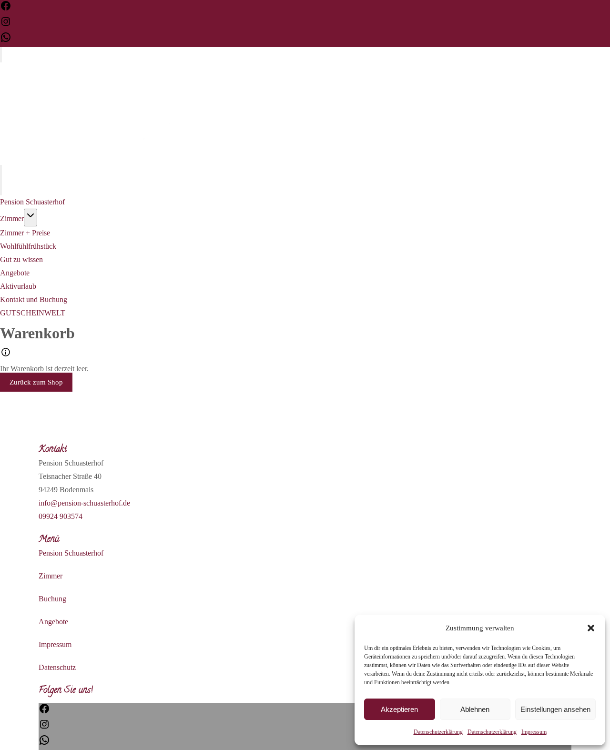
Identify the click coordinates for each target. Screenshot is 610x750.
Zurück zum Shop (36, 382)
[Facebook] (5, 9)
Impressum (534, 732)
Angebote (15, 273)
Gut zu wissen (21, 259)
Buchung (52, 599)
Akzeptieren (399, 709)
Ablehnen (474, 709)
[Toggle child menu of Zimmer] (30, 217)
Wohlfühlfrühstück (28, 246)
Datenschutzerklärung (438, 732)
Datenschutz (57, 667)
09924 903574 (60, 516)
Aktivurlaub (18, 286)
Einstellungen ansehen (555, 709)
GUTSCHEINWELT (32, 313)
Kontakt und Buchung (33, 299)
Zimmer (12, 218)
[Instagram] (5, 24)
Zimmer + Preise (25, 233)
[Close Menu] (1, 187)
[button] (591, 628)
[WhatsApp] (5, 40)
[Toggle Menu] (1, 54)
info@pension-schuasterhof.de (84, 503)
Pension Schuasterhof (32, 202)
